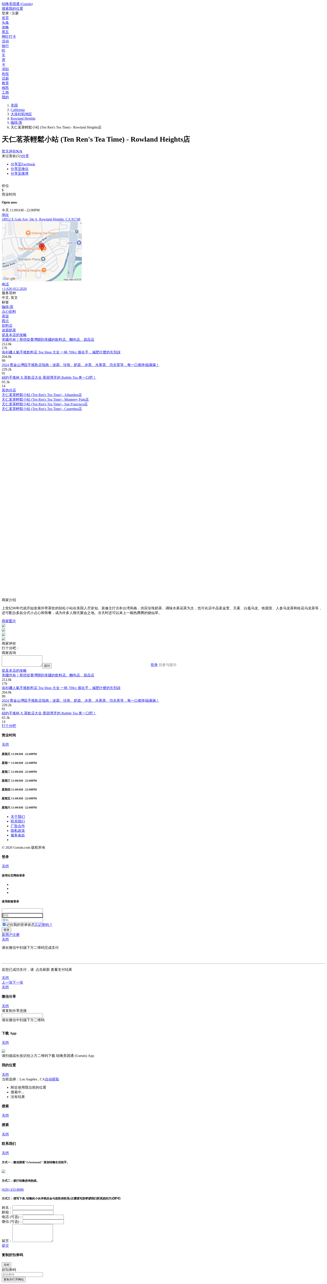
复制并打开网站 (14, 1279)
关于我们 (18, 816)
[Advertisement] (135, 442)
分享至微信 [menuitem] (19, 169)
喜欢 (12, 156)
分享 (25, 156)
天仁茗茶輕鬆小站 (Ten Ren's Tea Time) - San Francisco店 (45, 404)
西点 (5, 321)
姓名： (7, 1207)
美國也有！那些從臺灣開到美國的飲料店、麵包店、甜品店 (48, 339)
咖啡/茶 (16, 123)
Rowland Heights (23, 118)
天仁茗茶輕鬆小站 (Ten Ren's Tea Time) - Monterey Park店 (45, 399)
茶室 (5, 316)
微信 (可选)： (12, 1221)
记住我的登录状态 (20, 925)
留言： (7, 1241)
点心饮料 (9, 311)
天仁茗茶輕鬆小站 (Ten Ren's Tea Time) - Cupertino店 (42, 409)
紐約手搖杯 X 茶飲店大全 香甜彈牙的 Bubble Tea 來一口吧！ (49, 377)
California (18, 110)
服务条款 (18, 835)
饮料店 (7, 325)
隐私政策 (18, 830)
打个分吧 (9, 726)
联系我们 (18, 821)
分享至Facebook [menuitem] (23, 164)
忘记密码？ (43, 925)
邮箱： (7, 1212)
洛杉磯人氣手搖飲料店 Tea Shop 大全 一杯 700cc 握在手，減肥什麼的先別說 (61, 352)
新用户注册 (11, 935)
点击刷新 (43, 969)
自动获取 (52, 1079)
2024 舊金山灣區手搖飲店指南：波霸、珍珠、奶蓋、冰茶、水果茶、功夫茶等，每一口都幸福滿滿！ (80, 365)
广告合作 (18, 826)
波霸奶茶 (9, 330)
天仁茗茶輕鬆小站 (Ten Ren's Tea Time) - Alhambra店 (42, 395)
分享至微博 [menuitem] (19, 173)
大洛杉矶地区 (21, 114)
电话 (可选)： (12, 1217)
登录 (154, 665)
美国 (14, 105)
